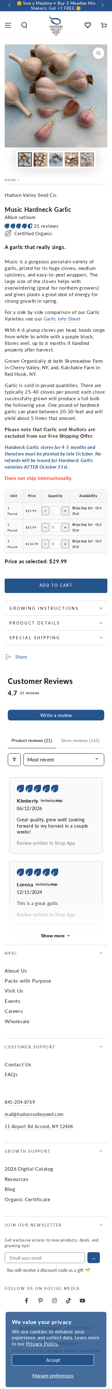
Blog (10, 1188)
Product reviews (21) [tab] (32, 740)
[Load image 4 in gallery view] (71, 159)
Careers (14, 1010)
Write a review (56, 715)
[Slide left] (10, 5)
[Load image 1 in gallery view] (25, 159)
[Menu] (8, 25)
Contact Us (18, 1064)
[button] (24, 25)
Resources (16, 1178)
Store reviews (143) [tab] (80, 740)
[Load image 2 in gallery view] (40, 159)
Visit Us (14, 990)
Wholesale (17, 1021)
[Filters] (14, 759)
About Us (16, 970)
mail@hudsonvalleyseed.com (34, 1114)
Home (10, 180)
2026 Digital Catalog (29, 1168)
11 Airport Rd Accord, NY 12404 (39, 1126)
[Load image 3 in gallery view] (56, 159)
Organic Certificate (27, 1199)
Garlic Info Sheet (62, 318)
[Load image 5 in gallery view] (87, 159)
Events (13, 1000)
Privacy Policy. (42, 1343)
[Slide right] (102, 5)
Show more (53, 935)
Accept (53, 1360)
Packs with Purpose (28, 980)
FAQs (11, 1074)
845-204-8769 (20, 1102)
